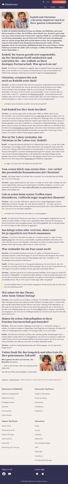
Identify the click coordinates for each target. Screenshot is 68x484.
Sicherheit (5, 407)
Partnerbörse (39, 402)
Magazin (61, 7)
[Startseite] (10, 4)
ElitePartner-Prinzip (8, 398)
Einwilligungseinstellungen (43, 460)
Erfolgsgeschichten (14, 380)
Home (44, 2)
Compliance (39, 456)
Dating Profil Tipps (8, 434)
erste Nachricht (51, 73)
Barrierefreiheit (6, 411)
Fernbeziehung (19, 128)
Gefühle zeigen (7, 240)
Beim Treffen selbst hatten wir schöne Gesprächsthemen (40, 187)
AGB (36, 447)
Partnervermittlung (41, 398)
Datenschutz (39, 439)
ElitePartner (5, 380)
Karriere (37, 430)
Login (47, 2)
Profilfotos (39, 309)
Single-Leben (29, 159)
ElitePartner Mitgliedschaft (10, 394)
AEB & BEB (38, 452)
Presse (37, 426)
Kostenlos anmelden (58, 2)
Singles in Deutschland (42, 394)
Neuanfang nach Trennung (10, 447)
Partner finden (6, 426)
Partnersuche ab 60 (37, 94)
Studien (52, 7)
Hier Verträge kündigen (42, 443)
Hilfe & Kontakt (7, 415)
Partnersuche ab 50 (8, 430)
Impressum (38, 434)
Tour (45, 7)
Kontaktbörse (39, 407)
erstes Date (5, 443)
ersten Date (40, 116)
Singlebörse (39, 411)
